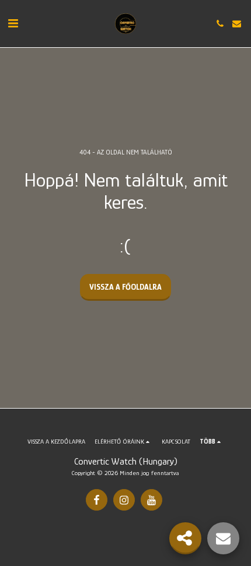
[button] (13, 23)
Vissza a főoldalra (125, 286)
